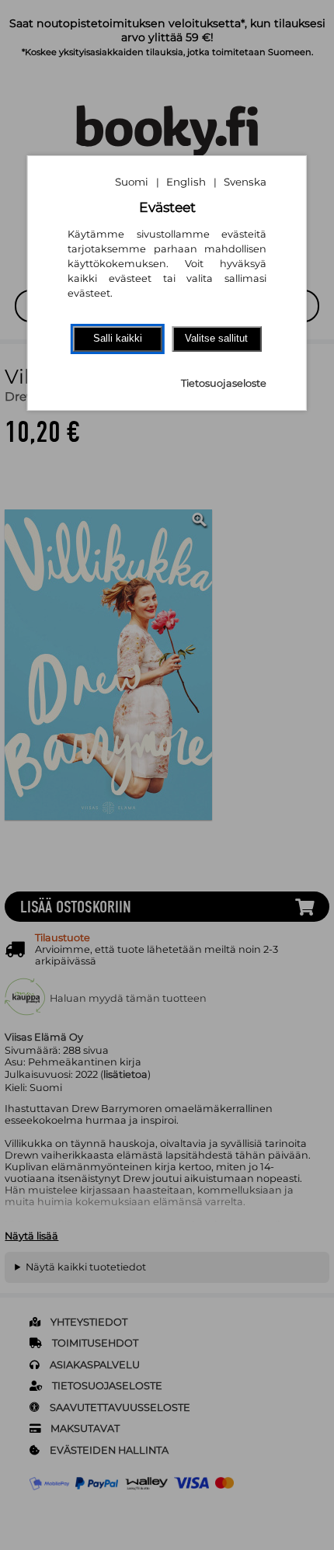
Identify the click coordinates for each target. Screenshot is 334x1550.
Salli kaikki (117, 338)
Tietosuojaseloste (223, 383)
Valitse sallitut (216, 338)
